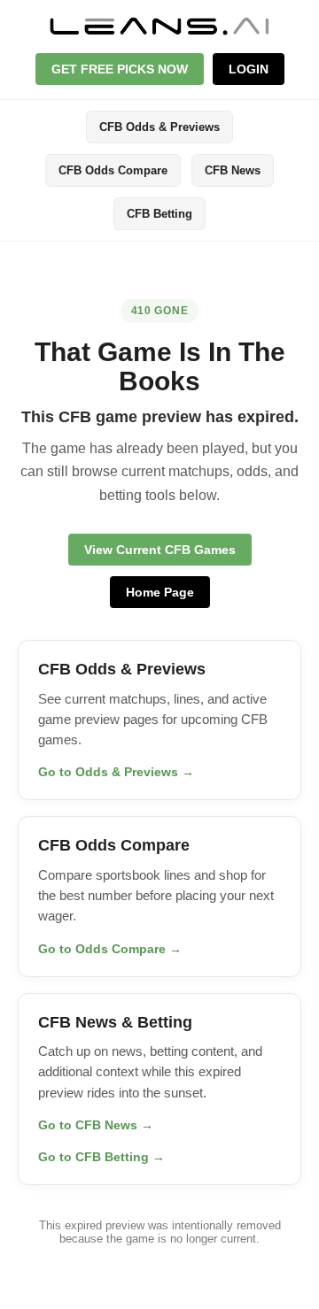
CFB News (233, 170)
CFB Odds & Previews (159, 127)
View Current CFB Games (160, 550)
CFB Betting (159, 213)
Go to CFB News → (95, 1125)
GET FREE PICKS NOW (119, 69)
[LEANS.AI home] (159, 25)
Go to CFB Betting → (101, 1157)
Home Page (160, 592)
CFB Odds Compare (112, 170)
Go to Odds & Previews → (116, 772)
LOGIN (248, 69)
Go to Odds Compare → (110, 949)
